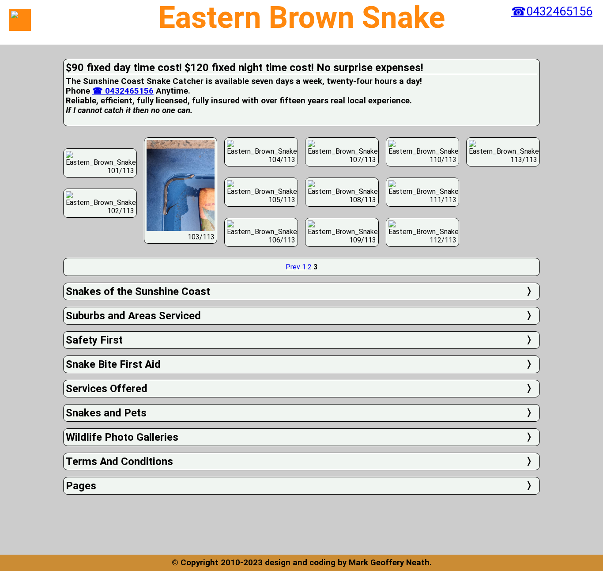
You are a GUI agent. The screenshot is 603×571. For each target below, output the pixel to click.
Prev (294, 267)
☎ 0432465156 (123, 91)
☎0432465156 (551, 11)
